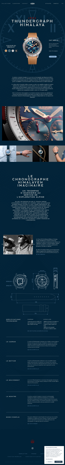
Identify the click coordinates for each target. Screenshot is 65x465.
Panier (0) (55, 3)
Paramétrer (50, 461)
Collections (6, 3)
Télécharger (33, 423)
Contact (25, 3)
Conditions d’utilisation (33, 456)
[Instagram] (32, 448)
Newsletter (23, 453)
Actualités (48, 3)
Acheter (53, 56)
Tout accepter (58, 461)
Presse (33, 453)
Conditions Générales (14, 456)
